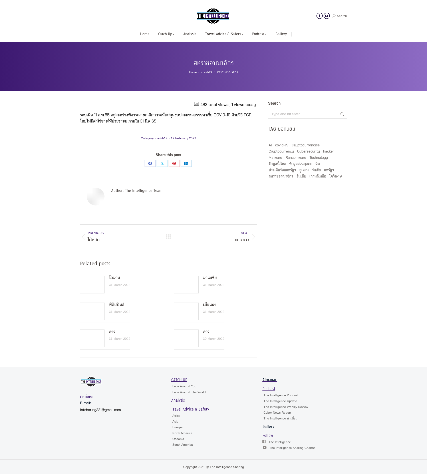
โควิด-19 (335, 176)
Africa (176, 415)
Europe (177, 427)
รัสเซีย (316, 170)
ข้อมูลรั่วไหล (277, 164)
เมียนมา (209, 305)
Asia (175, 421)
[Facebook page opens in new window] (319, 16)
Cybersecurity (308, 151)
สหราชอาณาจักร (281, 176)
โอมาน (114, 278)
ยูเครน (304, 170)
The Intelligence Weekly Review (286, 407)
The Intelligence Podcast (281, 395)
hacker (328, 151)
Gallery (268, 427)
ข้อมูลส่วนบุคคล (300, 164)
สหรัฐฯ (329, 170)
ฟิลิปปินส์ (116, 305)
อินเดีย (301, 176)
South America (182, 444)
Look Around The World (189, 392)
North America (182, 433)
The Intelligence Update (280, 401)
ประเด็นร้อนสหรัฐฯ (282, 170)
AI (270, 145)
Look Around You (184, 386)
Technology (319, 157)
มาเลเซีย (210, 278)
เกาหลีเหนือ (317, 176)
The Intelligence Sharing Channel (292, 448)
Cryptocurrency (281, 151)
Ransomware (296, 157)
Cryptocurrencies (306, 145)
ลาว (112, 332)
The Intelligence (279, 442)
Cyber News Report (277, 412)
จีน (318, 164)
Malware (275, 157)
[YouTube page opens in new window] (327, 16)
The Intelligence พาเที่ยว (280, 418)
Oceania (178, 439)
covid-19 (161, 138)
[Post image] (92, 284)
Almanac (269, 380)
